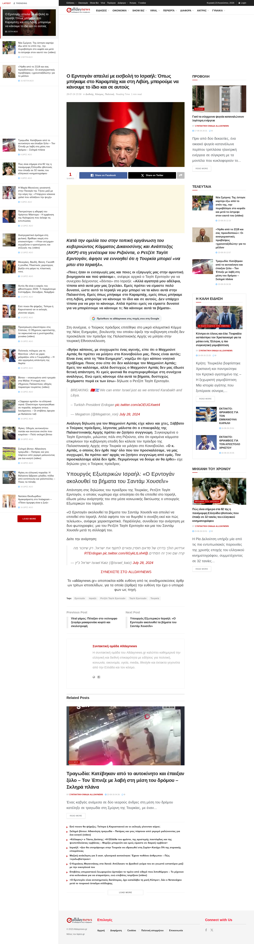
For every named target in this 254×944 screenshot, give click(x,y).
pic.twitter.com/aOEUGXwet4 (137, 405)
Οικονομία (83, 3)
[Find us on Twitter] (211, 930)
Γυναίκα (142, 3)
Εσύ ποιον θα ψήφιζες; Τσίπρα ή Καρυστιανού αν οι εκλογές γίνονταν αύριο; (35, 309)
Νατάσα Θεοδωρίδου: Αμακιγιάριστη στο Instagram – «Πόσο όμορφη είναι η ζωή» (35, 499)
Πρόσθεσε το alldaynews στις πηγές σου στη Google (128, 318)
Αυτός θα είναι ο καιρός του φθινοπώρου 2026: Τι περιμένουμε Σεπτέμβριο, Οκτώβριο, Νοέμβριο (37, 288)
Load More (29, 519)
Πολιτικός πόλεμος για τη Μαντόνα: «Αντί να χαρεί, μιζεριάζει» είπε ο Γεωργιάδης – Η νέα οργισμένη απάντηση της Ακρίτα (36, 357)
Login (243, 3)
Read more (77, 815)
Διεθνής (90, 94)
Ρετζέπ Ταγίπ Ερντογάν (112, 598)
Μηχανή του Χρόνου (207, 501)
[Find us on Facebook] (206, 930)
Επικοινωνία (176, 930)
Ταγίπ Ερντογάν (138, 598)
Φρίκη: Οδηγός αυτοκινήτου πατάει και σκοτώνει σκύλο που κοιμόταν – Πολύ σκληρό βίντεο (35, 431)
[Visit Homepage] (78, 10)
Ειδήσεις (70, 3)
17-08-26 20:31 (200, 131)
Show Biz (94, 3)
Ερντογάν (80, 598)
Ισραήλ (92, 598)
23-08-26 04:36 (113, 794)
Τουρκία (154, 598)
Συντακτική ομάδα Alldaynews (115, 646)
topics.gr (81, 934)
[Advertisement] (29, 110)
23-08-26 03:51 (200, 531)
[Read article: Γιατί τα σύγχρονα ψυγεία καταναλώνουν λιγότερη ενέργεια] (219, 98)
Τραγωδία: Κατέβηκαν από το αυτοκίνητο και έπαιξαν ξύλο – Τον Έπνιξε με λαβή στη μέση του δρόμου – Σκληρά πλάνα (125, 780)
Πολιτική (109, 94)
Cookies (131, 930)
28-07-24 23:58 (74, 94)
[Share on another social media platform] (181, 175)
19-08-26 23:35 (204, 355)
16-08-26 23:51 (227, 428)
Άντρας (133, 3)
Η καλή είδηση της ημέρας (214, 326)
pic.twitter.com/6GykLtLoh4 (124, 553)
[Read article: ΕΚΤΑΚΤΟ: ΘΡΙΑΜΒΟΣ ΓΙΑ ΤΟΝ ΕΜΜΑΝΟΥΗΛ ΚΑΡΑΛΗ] (206, 414)
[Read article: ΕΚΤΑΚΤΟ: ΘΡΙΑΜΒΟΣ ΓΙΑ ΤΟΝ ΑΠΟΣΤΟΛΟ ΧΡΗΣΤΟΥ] (206, 442)
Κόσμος (99, 94)
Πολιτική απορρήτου (152, 930)
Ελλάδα (199, 109)
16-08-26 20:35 (227, 453)
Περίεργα (111, 3)
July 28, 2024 (129, 414)
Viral (103, 3)
